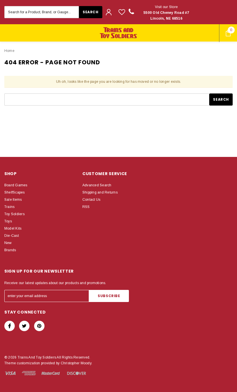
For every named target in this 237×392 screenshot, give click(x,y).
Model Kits (12, 228)
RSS (86, 207)
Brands (10, 250)
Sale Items (13, 200)
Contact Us (91, 200)
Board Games (15, 185)
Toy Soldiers (14, 214)
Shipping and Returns (100, 192)
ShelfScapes (14, 192)
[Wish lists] (121, 12)
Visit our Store (166, 12)
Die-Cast (11, 236)
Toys (8, 221)
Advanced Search (97, 185)
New (8, 243)
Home (9, 51)
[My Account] (109, 12)
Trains (9, 207)
